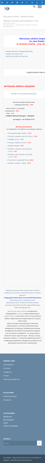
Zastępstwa (7, 372)
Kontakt (6, 376)
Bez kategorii (8, 420)
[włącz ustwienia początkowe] (42, 2)
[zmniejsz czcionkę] (7, 2)
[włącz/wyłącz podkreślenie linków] (32, 2)
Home (13, 23)
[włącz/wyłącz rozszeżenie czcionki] (37, 2)
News (5, 423)
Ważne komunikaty (10, 396)
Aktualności (7, 400)
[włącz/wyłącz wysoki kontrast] (17, 2)
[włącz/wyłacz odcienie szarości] (12, 2)
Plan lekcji (6, 368)
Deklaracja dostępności (11, 379)
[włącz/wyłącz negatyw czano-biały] (22, 2)
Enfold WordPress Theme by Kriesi (21, 460)
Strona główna (8, 365)
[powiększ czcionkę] (2, 2)
